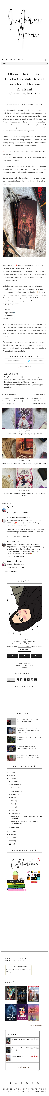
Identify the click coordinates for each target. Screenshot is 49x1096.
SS (7, 970)
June (13, 801)
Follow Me (25, 649)
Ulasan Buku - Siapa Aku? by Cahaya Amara (24, 434)
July (12, 797)
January (14, 827)
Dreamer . (14, 1058)
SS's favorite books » (37, 1025)
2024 (11, 779)
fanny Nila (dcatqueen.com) (17, 517)
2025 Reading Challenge (18, 966)
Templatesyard (35, 1089)
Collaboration (19, 93)
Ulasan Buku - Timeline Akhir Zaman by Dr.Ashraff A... (25, 822)
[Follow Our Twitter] (24, 656)
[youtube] (32, 1083)
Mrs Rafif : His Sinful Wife (20, 1039)
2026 (11, 772)
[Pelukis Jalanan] (33, 994)
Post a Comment (11, 572)
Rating (11, 1034)
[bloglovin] (18, 59)
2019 (11, 844)
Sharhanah (11, 541)
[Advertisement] (24, 917)
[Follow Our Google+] (36, 656)
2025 (11, 775)
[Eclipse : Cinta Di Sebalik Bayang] (22, 995)
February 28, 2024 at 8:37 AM (18, 537)
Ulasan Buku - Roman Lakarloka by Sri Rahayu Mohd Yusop (24, 494)
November (15, 785)
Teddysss (14, 1041)
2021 (11, 838)
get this (24, 667)
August (14, 794)
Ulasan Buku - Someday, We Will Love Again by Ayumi (24, 464)
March (13, 810)
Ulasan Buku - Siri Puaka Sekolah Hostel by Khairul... (26, 817)
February (14, 814)
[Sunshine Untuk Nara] (33, 1013)
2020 (11, 841)
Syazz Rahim (12, 507)
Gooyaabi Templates (34, 1091)
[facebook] (2, 59)
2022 (11, 834)
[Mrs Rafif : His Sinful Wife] (11, 993)
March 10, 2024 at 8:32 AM (16, 567)
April (13, 807)
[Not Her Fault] (22, 1012)
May (12, 804)
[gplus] (10, 59)
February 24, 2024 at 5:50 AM (17, 513)
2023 (11, 831)
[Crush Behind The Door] (11, 1012)
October (14, 788)
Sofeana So (15, 1052)
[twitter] (6, 59)
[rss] (38, 1083)
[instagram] (22, 59)
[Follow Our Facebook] (12, 656)
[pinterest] (14, 59)
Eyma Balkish (12, 561)
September (15, 791)
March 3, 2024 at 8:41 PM (16, 556)
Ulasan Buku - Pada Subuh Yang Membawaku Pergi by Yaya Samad (28, 730)
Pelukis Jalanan (17, 1056)
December (15, 781)
